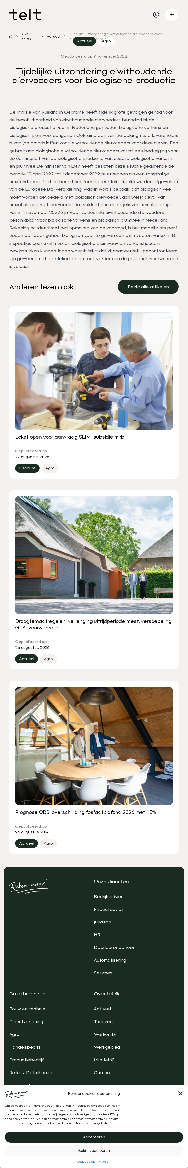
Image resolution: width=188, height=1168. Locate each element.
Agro (14, 1034)
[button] (180, 1093)
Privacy (103, 1161)
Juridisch (102, 921)
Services (103, 972)
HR (97, 934)
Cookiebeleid (86, 1161)
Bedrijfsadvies (108, 896)
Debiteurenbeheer (114, 947)
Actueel (102, 1008)
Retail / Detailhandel (31, 1072)
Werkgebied (107, 1047)
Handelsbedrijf (24, 1047)
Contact (103, 1072)
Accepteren (94, 1137)
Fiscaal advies (109, 909)
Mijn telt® (104, 1059)
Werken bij (105, 1034)
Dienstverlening (26, 1021)
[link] (148, 287)
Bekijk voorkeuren (94, 1150)
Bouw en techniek (28, 1008)
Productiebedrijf (26, 1059)
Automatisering (110, 960)
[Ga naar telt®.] (10, 36)
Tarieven (103, 1021)
